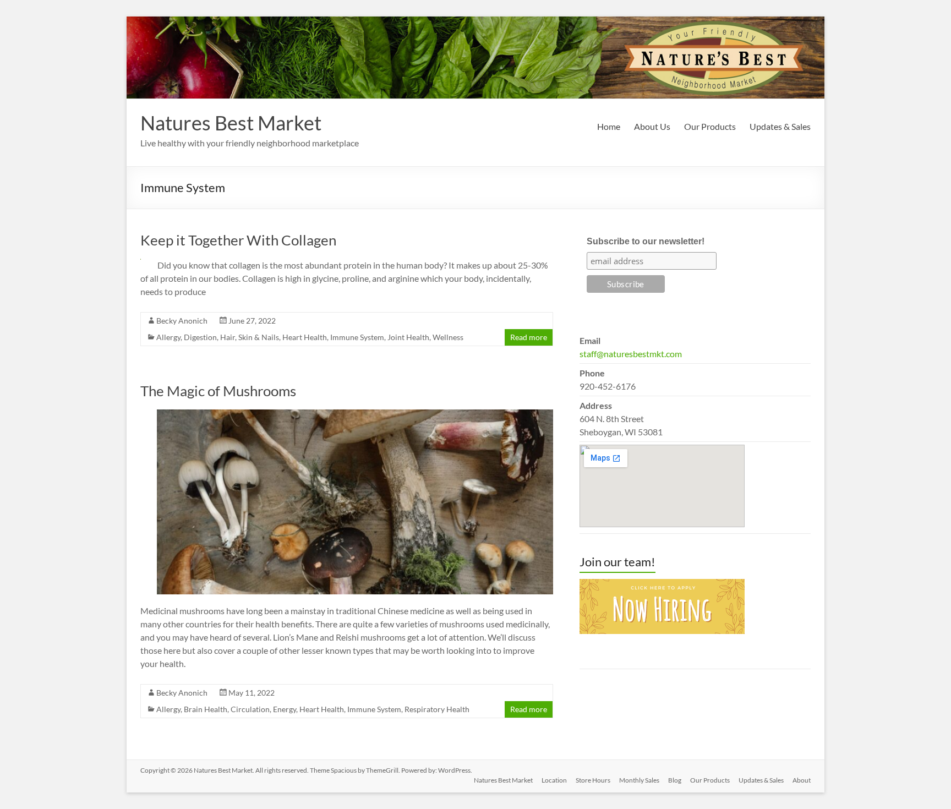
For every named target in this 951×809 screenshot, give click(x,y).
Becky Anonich (181, 320)
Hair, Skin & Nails (249, 337)
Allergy (168, 337)
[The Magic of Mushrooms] (355, 414)
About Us (652, 126)
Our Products (710, 126)
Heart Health (304, 337)
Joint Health (408, 337)
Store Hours (593, 780)
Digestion (200, 337)
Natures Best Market (230, 123)
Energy (284, 709)
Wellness (448, 337)
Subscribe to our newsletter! (645, 241)
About (801, 780)
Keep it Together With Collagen (238, 240)
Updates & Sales (780, 126)
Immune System (357, 337)
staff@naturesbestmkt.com (631, 353)
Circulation (250, 709)
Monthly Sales (639, 780)
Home (608, 126)
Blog (674, 780)
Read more (528, 337)
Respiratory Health (437, 709)
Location (554, 780)
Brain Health (205, 709)
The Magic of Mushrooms (218, 391)
